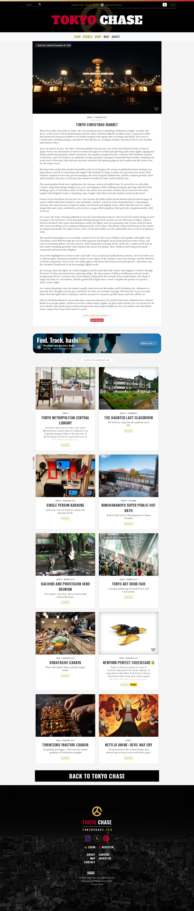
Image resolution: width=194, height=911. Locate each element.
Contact (89, 862)
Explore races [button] (148, 343)
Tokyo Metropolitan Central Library (65, 420)
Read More (65, 445)
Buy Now (133, 684)
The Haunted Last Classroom (128, 417)
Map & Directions (97, 320)
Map (106, 37)
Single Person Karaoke (65, 505)
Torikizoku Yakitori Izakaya (65, 744)
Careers (104, 854)
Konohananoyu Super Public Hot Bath (128, 507)
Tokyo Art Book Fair (128, 583)
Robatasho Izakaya (65, 662)
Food (77, 37)
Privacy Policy (97, 884)
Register (107, 847)
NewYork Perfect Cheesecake (127, 662)
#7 (153, 663)
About (116, 37)
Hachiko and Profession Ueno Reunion (65, 586)
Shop (98, 37)
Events (87, 37)
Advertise (33, 463)
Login (91, 847)
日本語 (173, 5)
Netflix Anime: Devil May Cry (128, 744)
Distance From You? (97, 120)
